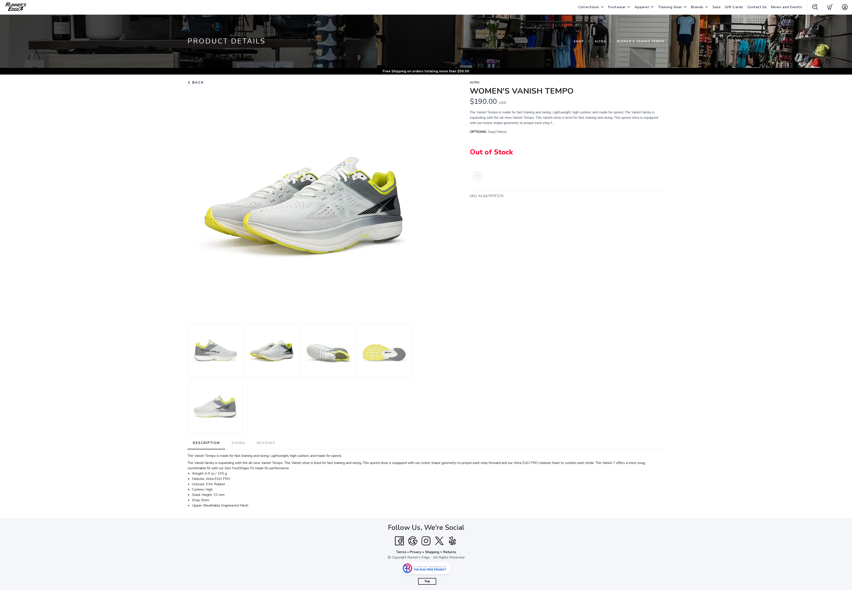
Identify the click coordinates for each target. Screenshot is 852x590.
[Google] (412, 541)
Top (427, 581)
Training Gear (670, 7)
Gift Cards (734, 7)
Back (197, 82)
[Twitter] (439, 541)
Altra (600, 41)
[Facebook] (399, 541)
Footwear (617, 7)
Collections (588, 7)
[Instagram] (426, 541)
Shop (579, 41)
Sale (716, 7)
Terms (401, 552)
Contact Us (757, 7)
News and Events (786, 7)
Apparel (642, 7)
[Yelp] (452, 541)
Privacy (416, 552)
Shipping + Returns (440, 552)
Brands (697, 7)
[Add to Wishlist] (477, 177)
